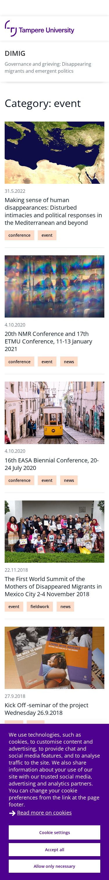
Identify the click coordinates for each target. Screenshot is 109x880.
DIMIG (15, 53)
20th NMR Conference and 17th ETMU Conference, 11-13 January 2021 (48, 341)
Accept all (54, 849)
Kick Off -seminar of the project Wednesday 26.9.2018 (46, 709)
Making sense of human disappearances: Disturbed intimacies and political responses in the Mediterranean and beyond (53, 211)
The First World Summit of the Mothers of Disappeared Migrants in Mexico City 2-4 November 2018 (53, 586)
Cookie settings (54, 832)
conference (19, 235)
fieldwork (40, 606)
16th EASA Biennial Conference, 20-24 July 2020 (52, 464)
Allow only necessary (54, 866)
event (47, 235)
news (69, 361)
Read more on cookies (44, 812)
